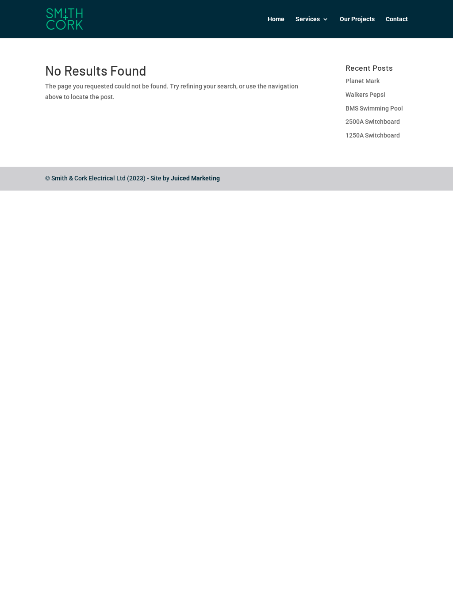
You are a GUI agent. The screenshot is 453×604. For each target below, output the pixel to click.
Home (276, 19)
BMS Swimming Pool (374, 108)
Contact (397, 19)
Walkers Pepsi (365, 94)
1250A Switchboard (373, 135)
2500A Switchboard (373, 121)
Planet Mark (363, 80)
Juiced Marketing (195, 178)
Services (308, 19)
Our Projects (357, 19)
